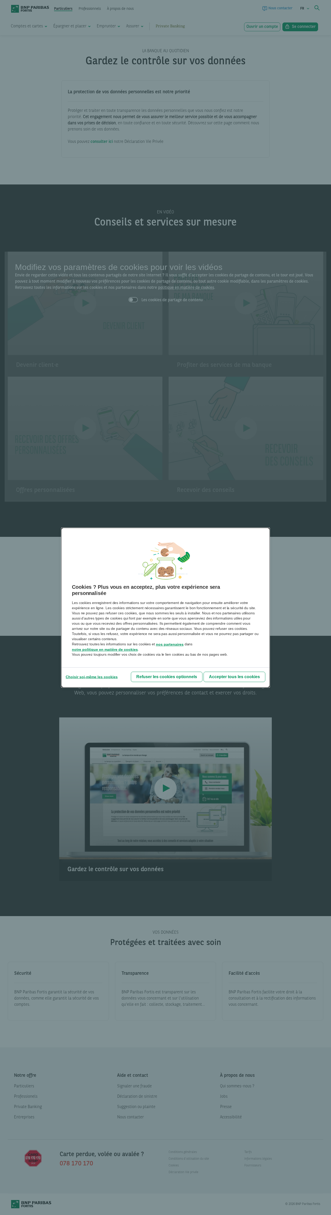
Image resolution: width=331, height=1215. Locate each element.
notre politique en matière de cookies (105, 649)
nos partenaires (170, 644)
